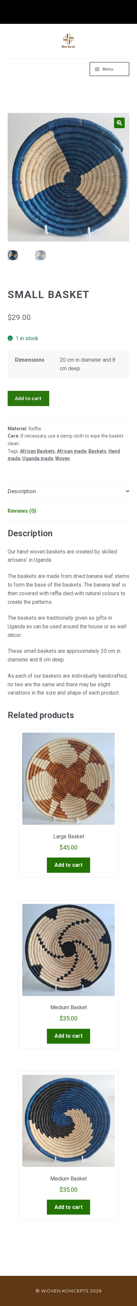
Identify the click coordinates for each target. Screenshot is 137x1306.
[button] (119, 123)
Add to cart (28, 398)
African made (71, 451)
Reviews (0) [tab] (22, 511)
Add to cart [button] (68, 865)
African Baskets (37, 451)
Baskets (97, 451)
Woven (62, 458)
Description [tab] (22, 491)
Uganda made (37, 458)
